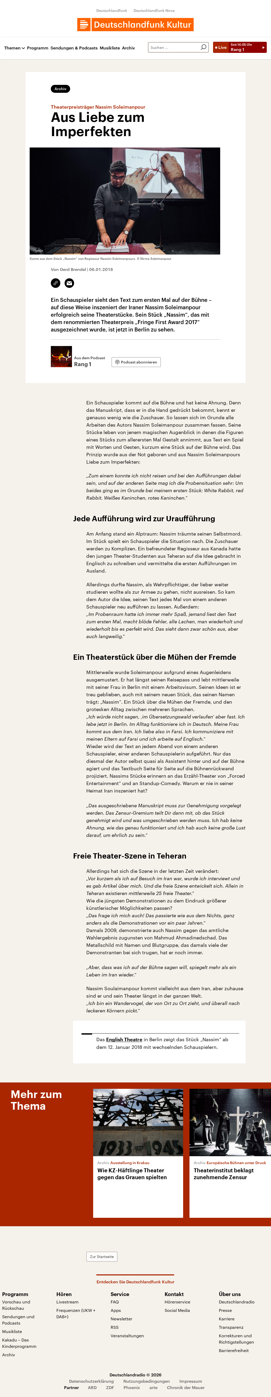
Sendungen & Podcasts (74, 48)
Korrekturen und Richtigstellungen (236, 1338)
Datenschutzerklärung (91, 1381)
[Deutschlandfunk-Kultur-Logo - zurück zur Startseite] (135, 24)
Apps (116, 1310)
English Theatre (124, 1039)
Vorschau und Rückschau (16, 1305)
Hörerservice (177, 1301)
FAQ (115, 1301)
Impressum (190, 1381)
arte (153, 1387)
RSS (115, 1327)
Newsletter (121, 1318)
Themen (12, 48)
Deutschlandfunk (111, 10)
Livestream (67, 1301)
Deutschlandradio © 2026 (135, 1374)
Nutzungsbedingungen (146, 1381)
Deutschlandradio (237, 1301)
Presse (225, 1310)
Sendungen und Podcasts (18, 1319)
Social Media (177, 1310)
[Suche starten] (203, 47)
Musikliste (110, 48)
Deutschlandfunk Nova (154, 10)
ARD (92, 1387)
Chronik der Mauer (186, 1387)
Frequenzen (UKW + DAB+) (76, 1313)
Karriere (226, 1318)
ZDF (110, 1387)
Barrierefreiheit (234, 1350)
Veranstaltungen (127, 1335)
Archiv (128, 48)
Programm (37, 48)
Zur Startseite (102, 1256)
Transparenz (231, 1327)
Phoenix (132, 1387)
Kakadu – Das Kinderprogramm (19, 1343)
